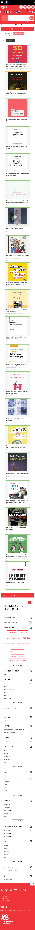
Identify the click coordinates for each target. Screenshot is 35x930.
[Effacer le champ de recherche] (27, 18)
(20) (17, 665)
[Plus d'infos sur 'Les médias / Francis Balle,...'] (17, 223)
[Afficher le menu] (2, 2)
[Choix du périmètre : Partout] (4, 18)
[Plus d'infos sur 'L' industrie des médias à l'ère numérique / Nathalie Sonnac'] (17, 169)
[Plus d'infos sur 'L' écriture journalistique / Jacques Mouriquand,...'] (17, 413)
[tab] (2, 890)
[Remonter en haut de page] (32, 883)
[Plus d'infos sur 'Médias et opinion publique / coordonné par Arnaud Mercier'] (17, 387)
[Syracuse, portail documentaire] (17, 12)
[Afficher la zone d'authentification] (7, 2)
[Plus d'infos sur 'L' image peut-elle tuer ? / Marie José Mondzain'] (17, 113)
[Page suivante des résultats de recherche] (30, 29)
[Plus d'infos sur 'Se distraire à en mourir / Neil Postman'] (17, 469)
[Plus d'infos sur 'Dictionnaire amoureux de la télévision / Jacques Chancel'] (17, 304)
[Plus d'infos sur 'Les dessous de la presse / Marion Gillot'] (17, 250)
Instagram (5, 898)
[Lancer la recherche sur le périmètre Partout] (31, 18)
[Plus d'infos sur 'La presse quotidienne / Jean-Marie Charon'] (17, 141)
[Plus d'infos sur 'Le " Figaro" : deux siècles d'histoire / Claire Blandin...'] (17, 522)
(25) (17, 702)
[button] (34, 2)
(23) (17, 766)
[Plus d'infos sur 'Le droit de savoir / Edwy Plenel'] (17, 577)
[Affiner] (22, 29)
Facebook (4, 896)
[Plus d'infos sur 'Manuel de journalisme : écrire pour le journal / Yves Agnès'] (17, 330)
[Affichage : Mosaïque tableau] (13, 29)
